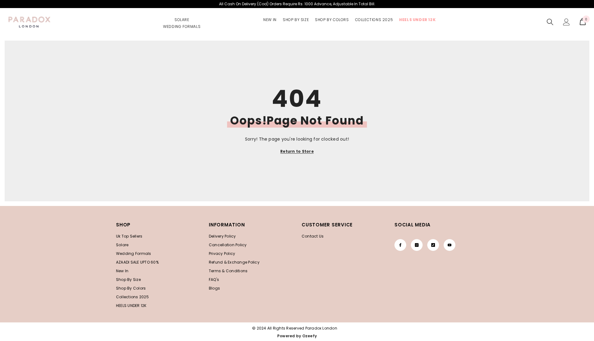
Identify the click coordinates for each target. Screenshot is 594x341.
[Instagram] (417, 245)
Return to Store (297, 151)
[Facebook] (400, 245)
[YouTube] (449, 245)
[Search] (550, 22)
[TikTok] (433, 245)
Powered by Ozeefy (297, 336)
